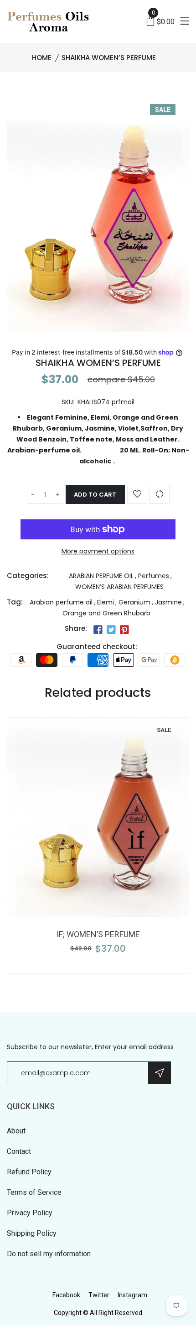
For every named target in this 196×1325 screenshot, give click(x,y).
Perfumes (153, 575)
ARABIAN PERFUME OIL (101, 575)
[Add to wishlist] (137, 494)
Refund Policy (29, 1172)
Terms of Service (34, 1192)
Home (42, 57)
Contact (19, 1151)
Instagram (132, 1295)
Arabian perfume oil (61, 602)
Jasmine (168, 602)
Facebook (66, 1295)
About (16, 1131)
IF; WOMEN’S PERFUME (98, 934)
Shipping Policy (32, 1233)
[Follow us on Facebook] (98, 629)
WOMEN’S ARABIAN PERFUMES (119, 586)
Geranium (134, 602)
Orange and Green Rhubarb (106, 613)
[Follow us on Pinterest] (124, 629)
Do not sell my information (49, 1253)
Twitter (98, 1295)
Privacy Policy (29, 1212)
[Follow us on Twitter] (111, 629)
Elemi (105, 602)
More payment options (98, 551)
